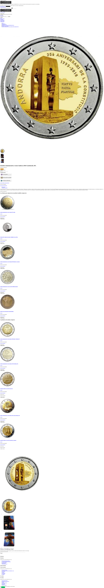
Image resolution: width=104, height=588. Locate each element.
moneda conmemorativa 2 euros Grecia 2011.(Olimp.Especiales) (9, 286)
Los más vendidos (4, 562)
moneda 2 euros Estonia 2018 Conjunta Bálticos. (7, 311)
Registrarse (5, 185)
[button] (52, 12)
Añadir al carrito (3, 172)
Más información (3, 6)
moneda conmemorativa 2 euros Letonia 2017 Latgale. (7, 212)
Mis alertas (3, 584)
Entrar (1, 216)
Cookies (3, 572)
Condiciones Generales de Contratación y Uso (8, 570)
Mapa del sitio (4, 563)
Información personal (4, 580)
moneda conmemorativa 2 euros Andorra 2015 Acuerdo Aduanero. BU (10, 415)
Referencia (1, 191)
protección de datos (56, 554)
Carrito (1, 7)
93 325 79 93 (14, 8)
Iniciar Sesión (4, 7)
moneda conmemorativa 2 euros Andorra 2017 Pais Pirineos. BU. (9, 363)
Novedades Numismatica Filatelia (6, 561)
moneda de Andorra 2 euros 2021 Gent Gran (6, 388)
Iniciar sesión (2, 185)
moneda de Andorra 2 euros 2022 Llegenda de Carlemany (8, 440)
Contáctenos (3, 573)
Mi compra (1, 15)
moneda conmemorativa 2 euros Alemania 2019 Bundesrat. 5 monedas (10, 261)
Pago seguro (3, 571)
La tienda (3, 574)
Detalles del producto (4, 187)
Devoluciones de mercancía (5, 581)
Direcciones (3, 583)
